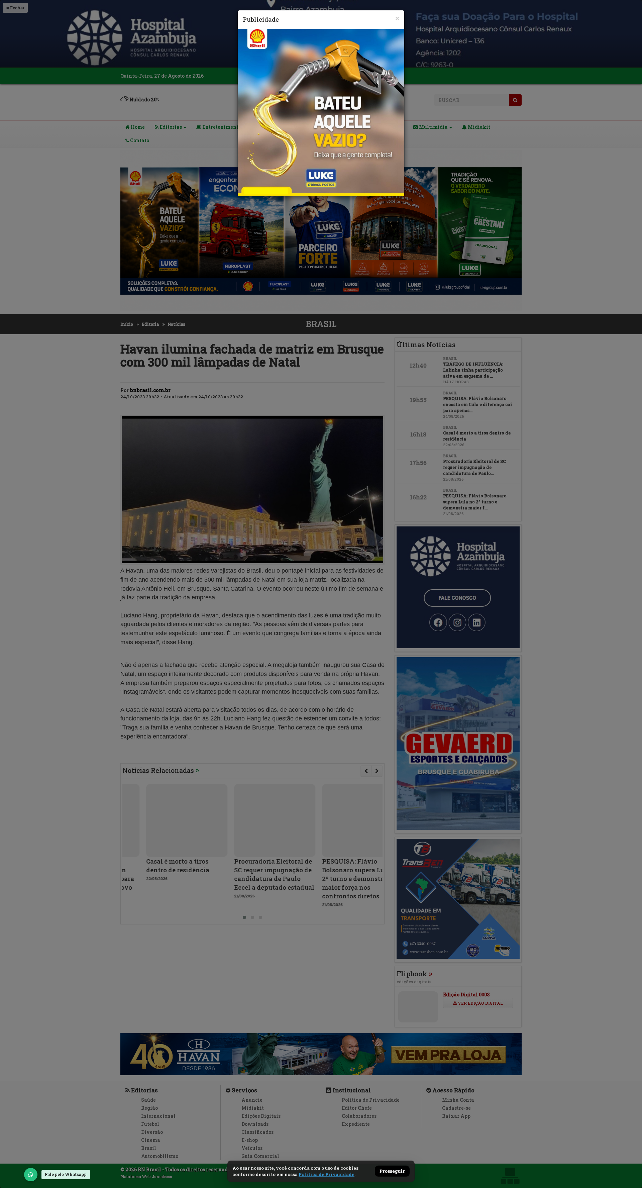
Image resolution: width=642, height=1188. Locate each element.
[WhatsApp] (30, 1174)
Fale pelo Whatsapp (66, 1174)
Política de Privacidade (326, 1174)
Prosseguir (392, 1171)
